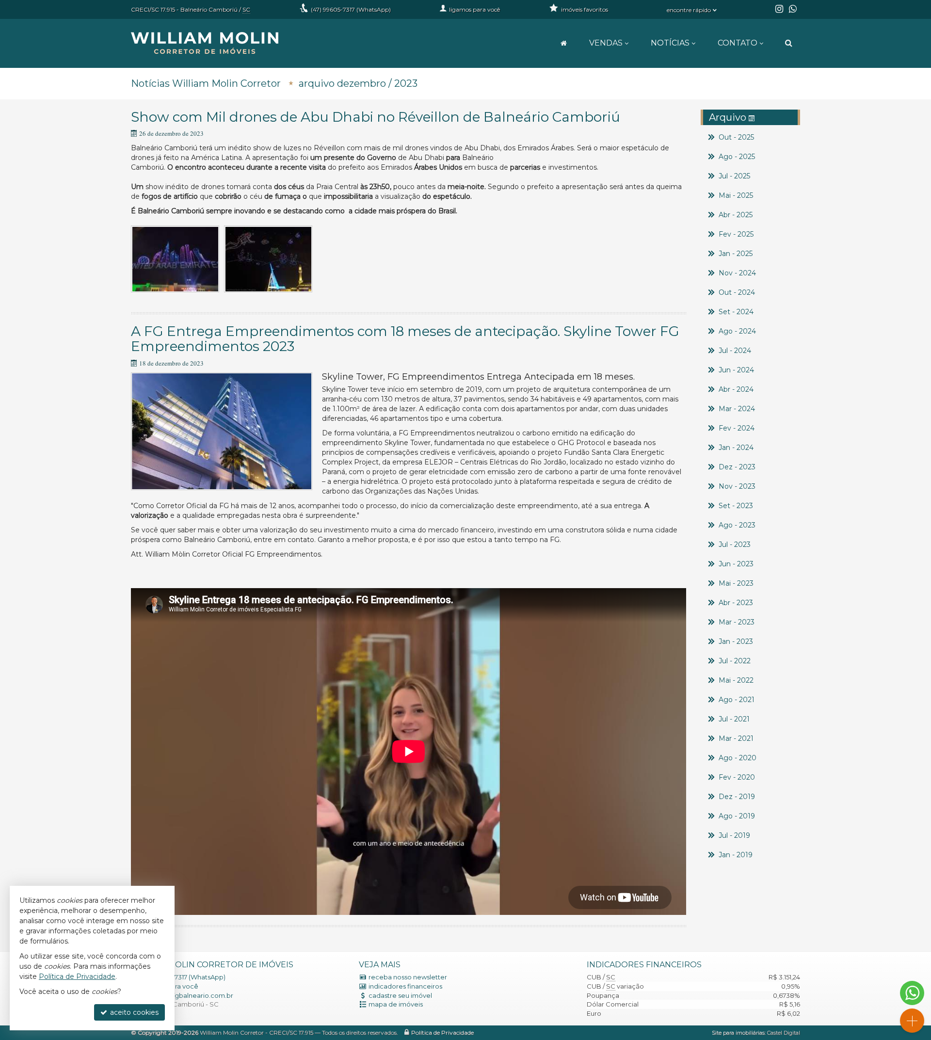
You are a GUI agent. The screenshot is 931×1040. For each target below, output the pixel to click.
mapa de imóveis (396, 1004)
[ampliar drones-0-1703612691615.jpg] (175, 259)
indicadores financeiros (405, 986)
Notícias (670, 43)
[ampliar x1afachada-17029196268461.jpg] (221, 431)
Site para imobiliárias (738, 1032)
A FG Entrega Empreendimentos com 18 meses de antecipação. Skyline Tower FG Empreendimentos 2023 (405, 338)
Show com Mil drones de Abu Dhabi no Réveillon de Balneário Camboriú (375, 117)
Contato (737, 43)
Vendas (606, 43)
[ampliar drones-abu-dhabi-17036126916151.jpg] (268, 259)
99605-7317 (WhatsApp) (351, 9)
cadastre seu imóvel (400, 995)
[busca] (789, 43)
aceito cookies (133, 1012)
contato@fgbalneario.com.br (187, 995)
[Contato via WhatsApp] (912, 993)
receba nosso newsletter (408, 977)
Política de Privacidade (442, 1032)
